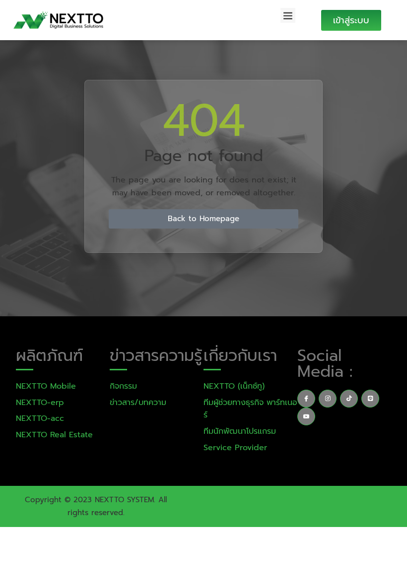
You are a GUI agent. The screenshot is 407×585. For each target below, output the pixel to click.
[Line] (370, 399)
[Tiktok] (349, 399)
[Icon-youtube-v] (306, 416)
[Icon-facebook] (306, 399)
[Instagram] (328, 399)
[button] (287, 15)
